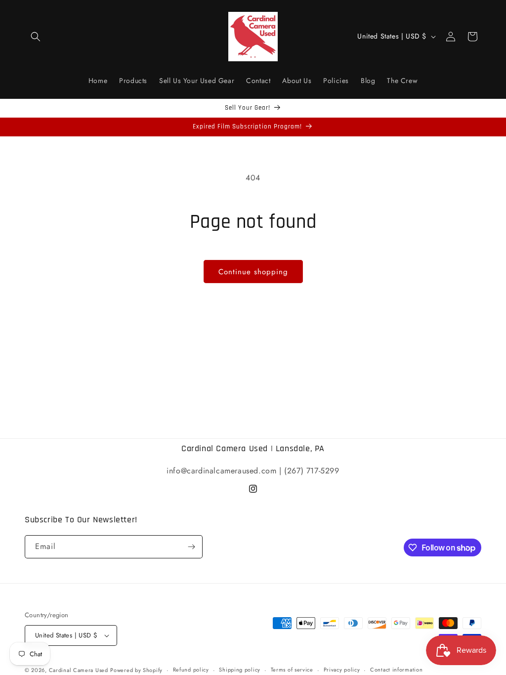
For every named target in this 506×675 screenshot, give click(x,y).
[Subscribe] (191, 546)
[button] (35, 36)
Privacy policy (342, 670)
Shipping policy (239, 670)
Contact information (396, 670)
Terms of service (292, 670)
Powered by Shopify (136, 670)
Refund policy (191, 670)
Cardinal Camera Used (78, 670)
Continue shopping (253, 271)
